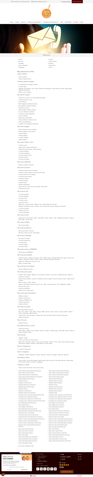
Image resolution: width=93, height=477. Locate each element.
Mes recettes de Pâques (23, 222)
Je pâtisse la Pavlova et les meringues (27, 174)
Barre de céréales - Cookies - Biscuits (27, 282)
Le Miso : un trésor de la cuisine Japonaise (28, 339)
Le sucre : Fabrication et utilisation (26, 111)
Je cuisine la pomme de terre (25, 155)
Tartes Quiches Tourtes (23, 357)
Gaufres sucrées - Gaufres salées (26, 290)
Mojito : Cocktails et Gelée (25, 263)
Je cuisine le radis (23, 242)
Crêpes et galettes (23, 77)
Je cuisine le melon (23, 200)
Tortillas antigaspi (23, 139)
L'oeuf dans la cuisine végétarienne (27, 113)
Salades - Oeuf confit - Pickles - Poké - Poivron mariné (31, 367)
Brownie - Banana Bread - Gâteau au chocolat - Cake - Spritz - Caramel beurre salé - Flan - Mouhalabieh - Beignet (45, 284)
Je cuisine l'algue (22, 86)
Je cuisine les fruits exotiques (25, 176)
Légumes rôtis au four (24, 210)
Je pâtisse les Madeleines (24, 288)
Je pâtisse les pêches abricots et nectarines (28, 170)
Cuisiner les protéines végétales (25, 81)
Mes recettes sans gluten (23, 306)
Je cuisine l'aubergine (23, 196)
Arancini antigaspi (23, 133)
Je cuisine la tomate (23, 202)
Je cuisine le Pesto (23, 198)
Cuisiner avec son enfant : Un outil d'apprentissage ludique (32, 97)
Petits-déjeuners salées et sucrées (26, 325)
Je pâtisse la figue (23, 182)
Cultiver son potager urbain (25, 122)
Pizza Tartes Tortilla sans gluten (26, 309)
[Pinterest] (55, 469)
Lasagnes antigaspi (23, 135)
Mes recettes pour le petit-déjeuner (26, 293)
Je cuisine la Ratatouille (24, 212)
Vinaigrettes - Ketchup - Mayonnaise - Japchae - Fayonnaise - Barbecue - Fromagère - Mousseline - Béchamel (44, 354)
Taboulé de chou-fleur (24, 317)
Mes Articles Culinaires (23, 95)
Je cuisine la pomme (23, 180)
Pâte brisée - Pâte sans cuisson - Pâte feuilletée (29, 232)
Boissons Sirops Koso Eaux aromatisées (28, 129)
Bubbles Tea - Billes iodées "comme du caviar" (29, 261)
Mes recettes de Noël (23, 215)
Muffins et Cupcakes (23, 296)
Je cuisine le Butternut (24, 151)
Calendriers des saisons (24, 107)
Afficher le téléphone (67, 1)
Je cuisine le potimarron (24, 153)
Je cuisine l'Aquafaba (23, 137)
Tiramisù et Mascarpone (24, 184)
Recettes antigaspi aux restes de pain (27, 131)
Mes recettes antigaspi (23, 126)
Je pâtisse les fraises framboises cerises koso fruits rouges (32, 172)
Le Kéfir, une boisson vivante (25, 99)
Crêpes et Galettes (22, 74)
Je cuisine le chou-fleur (24, 159)
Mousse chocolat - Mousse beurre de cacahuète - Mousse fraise (33, 186)
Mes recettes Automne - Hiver (25, 142)
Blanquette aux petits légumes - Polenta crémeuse (30, 149)
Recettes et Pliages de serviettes (26, 269)
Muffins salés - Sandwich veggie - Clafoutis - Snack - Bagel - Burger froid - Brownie (38, 204)
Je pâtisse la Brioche (23, 304)
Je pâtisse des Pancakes (24, 302)
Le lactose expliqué (23, 115)
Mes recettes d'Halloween (24, 162)
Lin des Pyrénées (22, 101)
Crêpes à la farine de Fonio (25, 79)
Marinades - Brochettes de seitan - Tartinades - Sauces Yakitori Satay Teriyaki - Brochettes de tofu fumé (42, 206)
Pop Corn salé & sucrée (24, 286)
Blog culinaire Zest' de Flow (25, 71)
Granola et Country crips (24, 298)
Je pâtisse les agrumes (24, 178)
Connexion (79, 475)
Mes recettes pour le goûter (24, 272)
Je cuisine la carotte (23, 246)
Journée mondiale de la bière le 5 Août (27, 119)
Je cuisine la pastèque (24, 194)
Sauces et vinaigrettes (23, 352)
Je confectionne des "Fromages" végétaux (28, 84)
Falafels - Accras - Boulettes (25, 92)
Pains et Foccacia (22, 320)
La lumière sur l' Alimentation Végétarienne (29, 123)
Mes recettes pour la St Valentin (25, 266)
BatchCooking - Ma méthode (25, 117)
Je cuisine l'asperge (23, 244)
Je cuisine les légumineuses (25, 349)
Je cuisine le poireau (23, 157)
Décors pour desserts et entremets (26, 230)
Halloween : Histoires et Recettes (26, 165)
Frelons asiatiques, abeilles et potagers (27, 109)
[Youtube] (48, 469)
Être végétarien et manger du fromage (27, 105)
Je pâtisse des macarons (24, 188)
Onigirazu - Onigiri (23, 338)
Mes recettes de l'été (22, 191)
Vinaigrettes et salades (23, 364)
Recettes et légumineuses (24, 346)
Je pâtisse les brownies (24, 328)
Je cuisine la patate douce (24, 240)
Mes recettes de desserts (23, 167)
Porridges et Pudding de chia (25, 300)
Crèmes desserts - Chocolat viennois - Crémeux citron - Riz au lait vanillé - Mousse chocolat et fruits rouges (43, 315)
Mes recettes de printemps (24, 235)
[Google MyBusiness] (41, 469)
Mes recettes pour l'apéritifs (24, 255)
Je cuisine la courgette (24, 208)
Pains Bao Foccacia (23, 323)
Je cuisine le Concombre (24, 238)
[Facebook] (37, 469)
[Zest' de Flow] (46, 18)
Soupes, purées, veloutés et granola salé (28, 147)
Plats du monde (21, 335)
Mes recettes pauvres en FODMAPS (27, 249)
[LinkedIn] (44, 469)
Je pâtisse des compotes (24, 276)
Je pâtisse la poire (23, 145)
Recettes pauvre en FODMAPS (26, 252)
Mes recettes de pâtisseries (24, 228)
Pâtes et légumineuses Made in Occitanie (28, 103)
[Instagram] (51, 469)
